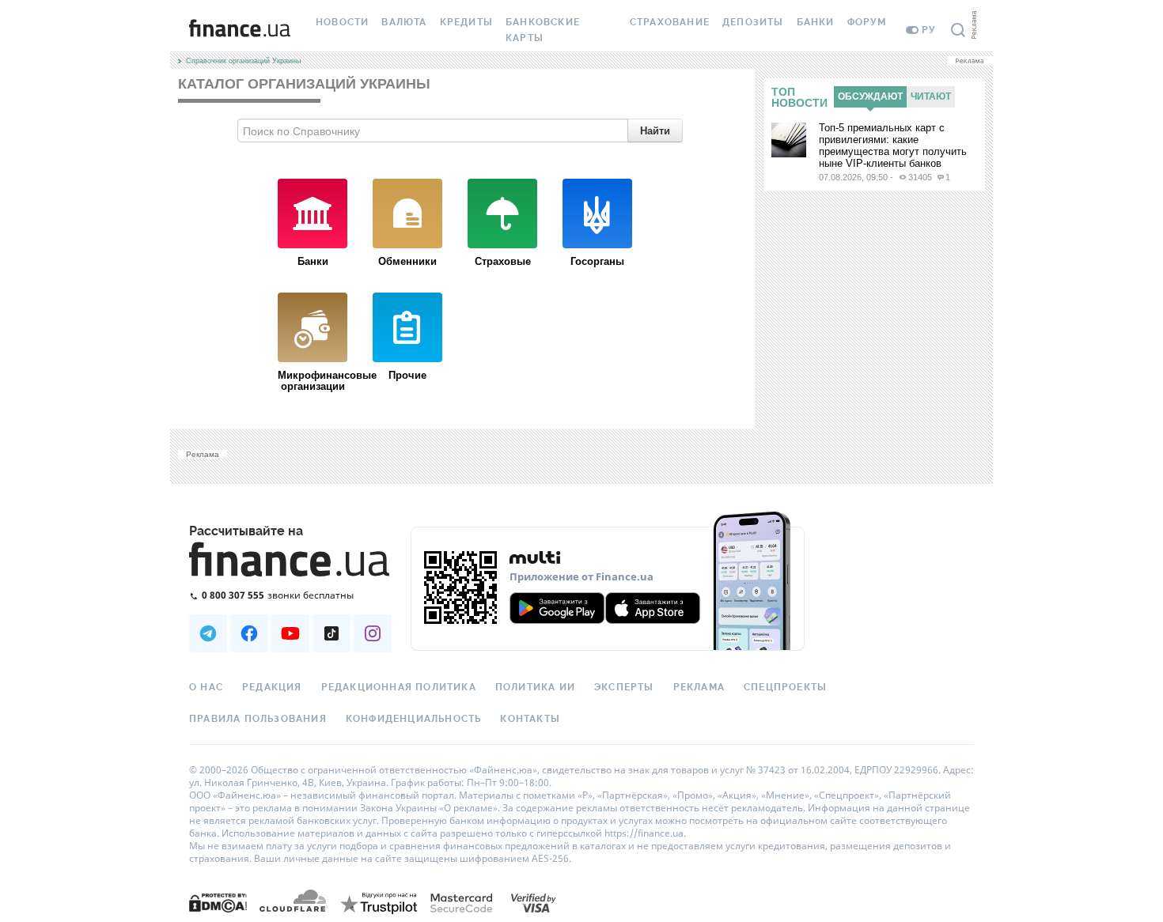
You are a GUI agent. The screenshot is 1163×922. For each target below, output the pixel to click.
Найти (655, 130)
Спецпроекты (785, 687)
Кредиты (466, 22)
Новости (342, 22)
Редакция (272, 687)
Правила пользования (258, 718)
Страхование (670, 22)
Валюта (403, 22)
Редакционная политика (398, 687)
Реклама (699, 687)
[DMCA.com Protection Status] (218, 902)
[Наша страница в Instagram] (373, 633)
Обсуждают (870, 96)
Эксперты (624, 687)
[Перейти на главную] (239, 30)
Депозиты (753, 22)
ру (929, 30)
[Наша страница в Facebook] (249, 633)
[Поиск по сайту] (958, 30)
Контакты (530, 718)
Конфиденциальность (414, 718)
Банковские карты (543, 30)
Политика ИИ (535, 687)
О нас (206, 687)
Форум (867, 22)
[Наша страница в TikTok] (331, 633)
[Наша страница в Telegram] (208, 633)
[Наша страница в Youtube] (290, 633)
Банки (816, 22)
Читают (931, 96)
